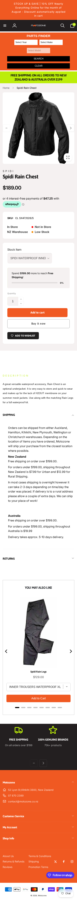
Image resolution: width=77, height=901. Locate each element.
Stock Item (14, 249)
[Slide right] (70, 128)
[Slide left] (6, 128)
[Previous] (6, 651)
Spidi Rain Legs (38, 671)
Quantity (11, 293)
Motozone (42, 895)
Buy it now (38, 323)
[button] (5, 25)
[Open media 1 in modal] (38, 128)
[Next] (70, 651)
